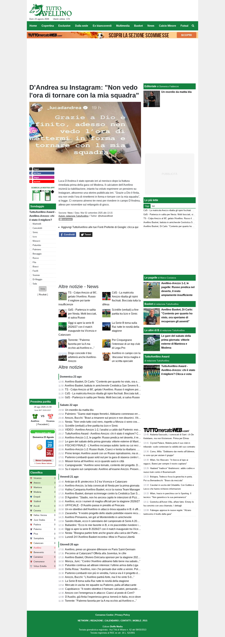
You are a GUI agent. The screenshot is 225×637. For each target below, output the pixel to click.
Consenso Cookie (104, 615)
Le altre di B (151, 330)
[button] (42, 288)
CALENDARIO (112, 620)
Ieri (153, 206)
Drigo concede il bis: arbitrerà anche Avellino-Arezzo (82, 357)
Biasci (36, 266)
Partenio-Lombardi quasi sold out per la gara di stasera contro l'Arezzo (106, 457)
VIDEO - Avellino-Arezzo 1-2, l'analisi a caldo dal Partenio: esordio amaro (108, 429)
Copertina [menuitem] (48, 25)
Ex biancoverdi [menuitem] (102, 25)
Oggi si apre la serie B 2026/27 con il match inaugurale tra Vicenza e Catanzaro (111, 529)
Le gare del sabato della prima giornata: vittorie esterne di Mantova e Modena (110, 441)
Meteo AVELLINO (43, 433)
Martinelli (37, 224)
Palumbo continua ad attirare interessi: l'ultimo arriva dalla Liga (101, 565)
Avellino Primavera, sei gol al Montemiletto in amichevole (98, 517)
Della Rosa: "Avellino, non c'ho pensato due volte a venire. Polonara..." (106, 569)
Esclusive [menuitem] (64, 25)
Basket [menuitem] (138, 25)
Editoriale (150, 86)
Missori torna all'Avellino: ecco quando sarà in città (94, 461)
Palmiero (37, 249)
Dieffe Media (116, 626)
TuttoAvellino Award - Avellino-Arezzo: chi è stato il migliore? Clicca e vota (108, 433)
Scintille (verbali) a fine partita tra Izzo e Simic (91, 425)
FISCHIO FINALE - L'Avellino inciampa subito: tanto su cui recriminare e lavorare (112, 445)
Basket (148, 304)
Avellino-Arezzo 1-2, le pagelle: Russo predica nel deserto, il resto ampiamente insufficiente (118, 437)
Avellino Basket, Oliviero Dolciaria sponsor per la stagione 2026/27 (104, 557)
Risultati (43, 294)
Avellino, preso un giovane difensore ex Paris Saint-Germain (100, 549)
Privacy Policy (122, 615)
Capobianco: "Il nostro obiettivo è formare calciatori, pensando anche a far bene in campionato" (120, 588)
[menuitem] (193, 26)
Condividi (69, 234)
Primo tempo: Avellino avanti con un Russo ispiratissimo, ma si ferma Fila (107, 453)
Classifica (36, 472)
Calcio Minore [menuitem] (167, 25)
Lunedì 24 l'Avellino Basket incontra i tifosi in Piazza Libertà (100, 536)
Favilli (35, 271)
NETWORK (83, 620)
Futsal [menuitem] (184, 25)
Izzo (35, 236)
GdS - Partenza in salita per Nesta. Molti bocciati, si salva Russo (82, 313)
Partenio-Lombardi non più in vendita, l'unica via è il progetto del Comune (108, 573)
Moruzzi (36, 241)
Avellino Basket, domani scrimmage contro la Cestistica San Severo (104, 493)
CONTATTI (126, 620)
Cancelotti (37, 228)
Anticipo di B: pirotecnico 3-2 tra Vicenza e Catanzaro (96, 481)
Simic (35, 232)
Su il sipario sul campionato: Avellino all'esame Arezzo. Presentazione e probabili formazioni (119, 469)
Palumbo (37, 245)
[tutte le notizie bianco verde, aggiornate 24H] (50, 10)
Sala (35, 283)
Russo (36, 258)
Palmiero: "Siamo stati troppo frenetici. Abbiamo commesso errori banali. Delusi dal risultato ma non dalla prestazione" (134, 413)
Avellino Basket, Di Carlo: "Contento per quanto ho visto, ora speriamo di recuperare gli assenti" (120, 381)
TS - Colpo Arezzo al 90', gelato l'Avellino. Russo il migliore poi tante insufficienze (112, 389)
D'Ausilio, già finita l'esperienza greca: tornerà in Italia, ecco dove (103, 596)
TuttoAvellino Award (156, 356)
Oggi (147, 206)
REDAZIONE (96, 620)
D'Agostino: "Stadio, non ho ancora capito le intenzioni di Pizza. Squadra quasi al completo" (118, 497)
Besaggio (37, 254)
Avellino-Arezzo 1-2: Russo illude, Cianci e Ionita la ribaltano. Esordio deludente (111, 449)
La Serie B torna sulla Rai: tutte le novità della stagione (125, 326)
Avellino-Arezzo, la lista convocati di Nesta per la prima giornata (102, 485)
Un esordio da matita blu (79, 409)
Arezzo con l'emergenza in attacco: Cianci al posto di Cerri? (99, 592)
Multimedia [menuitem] (123, 25)
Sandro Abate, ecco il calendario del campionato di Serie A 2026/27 (104, 521)
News (70, 213)
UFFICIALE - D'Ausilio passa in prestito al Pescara (94, 505)
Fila (34, 262)
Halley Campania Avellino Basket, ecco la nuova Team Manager (102, 489)
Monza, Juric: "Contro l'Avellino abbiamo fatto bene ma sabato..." (102, 561)
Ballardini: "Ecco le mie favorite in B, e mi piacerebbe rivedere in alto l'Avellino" (111, 525)
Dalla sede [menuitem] (81, 25)
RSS (145, 620)
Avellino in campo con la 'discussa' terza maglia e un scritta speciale (126, 357)
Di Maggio (37, 279)
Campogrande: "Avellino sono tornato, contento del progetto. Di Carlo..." (107, 465)
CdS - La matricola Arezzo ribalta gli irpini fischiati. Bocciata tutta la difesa (107, 393)
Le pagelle (150, 277)
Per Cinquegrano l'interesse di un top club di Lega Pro (126, 344)
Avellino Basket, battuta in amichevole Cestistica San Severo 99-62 (104, 385)
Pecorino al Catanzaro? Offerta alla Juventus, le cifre (95, 553)
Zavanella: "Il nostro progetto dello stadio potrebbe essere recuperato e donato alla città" (116, 513)
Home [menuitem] (33, 25)
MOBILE (137, 620)
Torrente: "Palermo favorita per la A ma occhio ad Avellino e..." (81, 344)
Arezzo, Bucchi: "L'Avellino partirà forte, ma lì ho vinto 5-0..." (99, 577)
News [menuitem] (150, 25)
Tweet (87, 234)
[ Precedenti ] (42, 424)
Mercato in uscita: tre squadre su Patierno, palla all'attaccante (100, 585)
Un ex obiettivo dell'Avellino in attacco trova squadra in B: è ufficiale (104, 509)
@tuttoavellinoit (105, 216)
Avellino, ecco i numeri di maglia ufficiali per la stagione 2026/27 (102, 501)
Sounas (36, 275)
